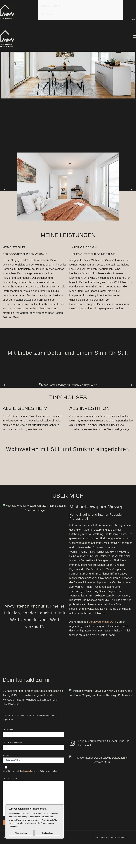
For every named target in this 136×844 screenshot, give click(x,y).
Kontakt (96, 837)
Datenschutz (28, 771)
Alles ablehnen (21, 833)
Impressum (105, 837)
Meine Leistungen (50, 5)
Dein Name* (8, 730)
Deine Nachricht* (10, 779)
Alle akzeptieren (47, 833)
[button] (4, 188)
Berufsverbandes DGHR (103, 621)
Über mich (46, 13)
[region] (34, 821)
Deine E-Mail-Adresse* (12, 743)
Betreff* (6, 755)
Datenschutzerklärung (118, 837)
